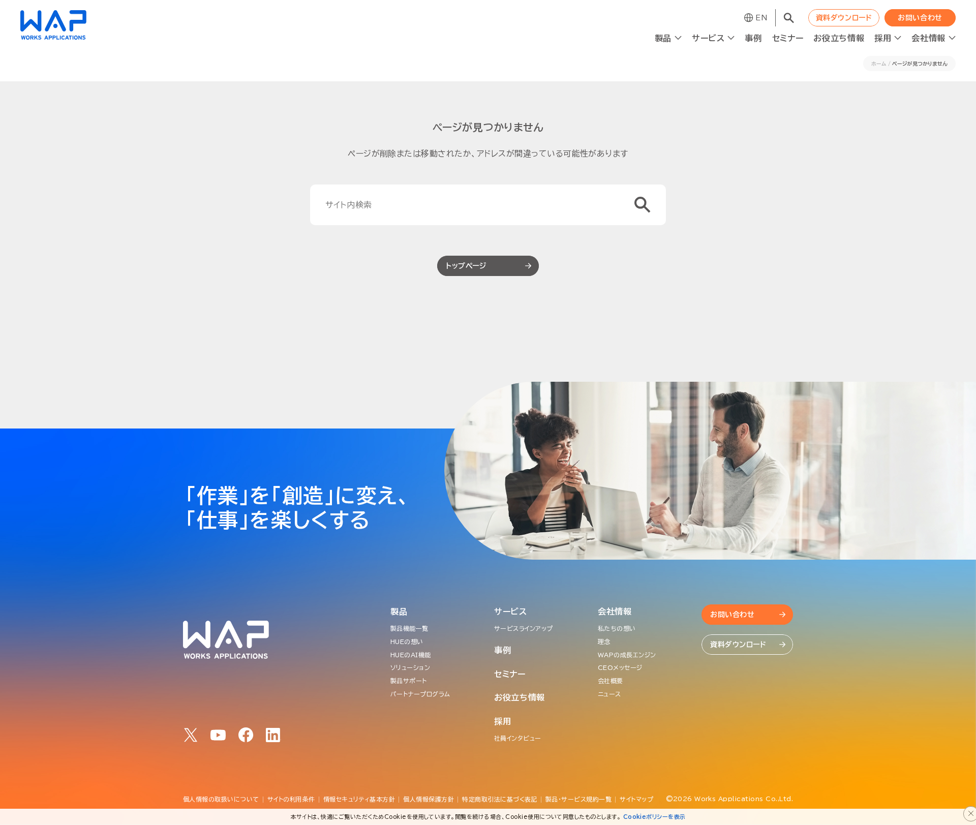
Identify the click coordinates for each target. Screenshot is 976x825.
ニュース (609, 694)
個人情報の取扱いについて (221, 799)
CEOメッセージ (620, 667)
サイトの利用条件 (291, 799)
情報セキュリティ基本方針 (359, 799)
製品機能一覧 (409, 628)
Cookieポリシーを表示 (654, 816)
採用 (502, 721)
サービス (510, 611)
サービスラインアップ (523, 628)
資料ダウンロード (844, 17)
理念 (604, 641)
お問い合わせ (920, 17)
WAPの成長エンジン (627, 655)
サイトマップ (636, 799)
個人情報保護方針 (428, 799)
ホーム (878, 63)
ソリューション (410, 667)
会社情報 (615, 611)
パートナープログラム (420, 694)
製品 (398, 611)
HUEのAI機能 (410, 655)
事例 (753, 38)
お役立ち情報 (838, 38)
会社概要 (610, 681)
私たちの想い (617, 628)
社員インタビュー (517, 738)
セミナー (788, 38)
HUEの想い (406, 641)
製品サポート (408, 681)
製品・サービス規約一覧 (578, 799)
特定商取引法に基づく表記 (499, 799)
